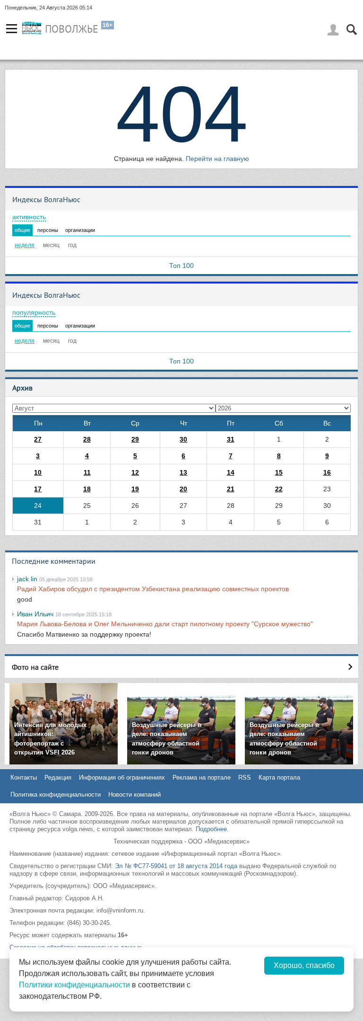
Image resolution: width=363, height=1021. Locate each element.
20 (183, 489)
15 (279, 472)
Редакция (57, 777)
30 (183, 439)
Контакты (23, 777)
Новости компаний (134, 794)
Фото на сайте (35, 667)
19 (135, 489)
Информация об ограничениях (122, 777)
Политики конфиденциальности (74, 985)
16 (327, 472)
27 (38, 439)
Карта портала (279, 777)
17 (38, 489)
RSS (244, 777)
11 (87, 472)
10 (38, 472)
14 (230, 472)
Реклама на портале (202, 777)
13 (183, 472)
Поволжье (71, 29)
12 (135, 472)
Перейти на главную (217, 158)
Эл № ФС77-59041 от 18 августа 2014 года (176, 866)
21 (230, 489)
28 (87, 439)
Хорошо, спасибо (304, 965)
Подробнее (211, 829)
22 (279, 489)
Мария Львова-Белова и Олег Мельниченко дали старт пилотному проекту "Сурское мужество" (165, 624)
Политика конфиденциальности (55, 794)
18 (87, 489)
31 (230, 439)
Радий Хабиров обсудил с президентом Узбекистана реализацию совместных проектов (153, 589)
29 (135, 439)
